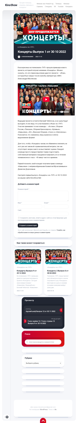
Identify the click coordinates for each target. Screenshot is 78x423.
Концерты (69, 6)
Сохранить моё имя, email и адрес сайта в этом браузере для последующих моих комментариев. (42, 219)
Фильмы (66, 4)
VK (55, 6)
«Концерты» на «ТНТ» (26, 47)
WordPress (44, 409)
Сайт (19, 210)
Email (46, 203)
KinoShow (11, 5)
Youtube (60, 6)
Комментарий (23, 189)
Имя (20, 203)
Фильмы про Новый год (45, 4)
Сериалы (40, 6)
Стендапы (48, 6)
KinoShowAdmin (27, 56)
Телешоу (58, 4)
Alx (55, 409)
